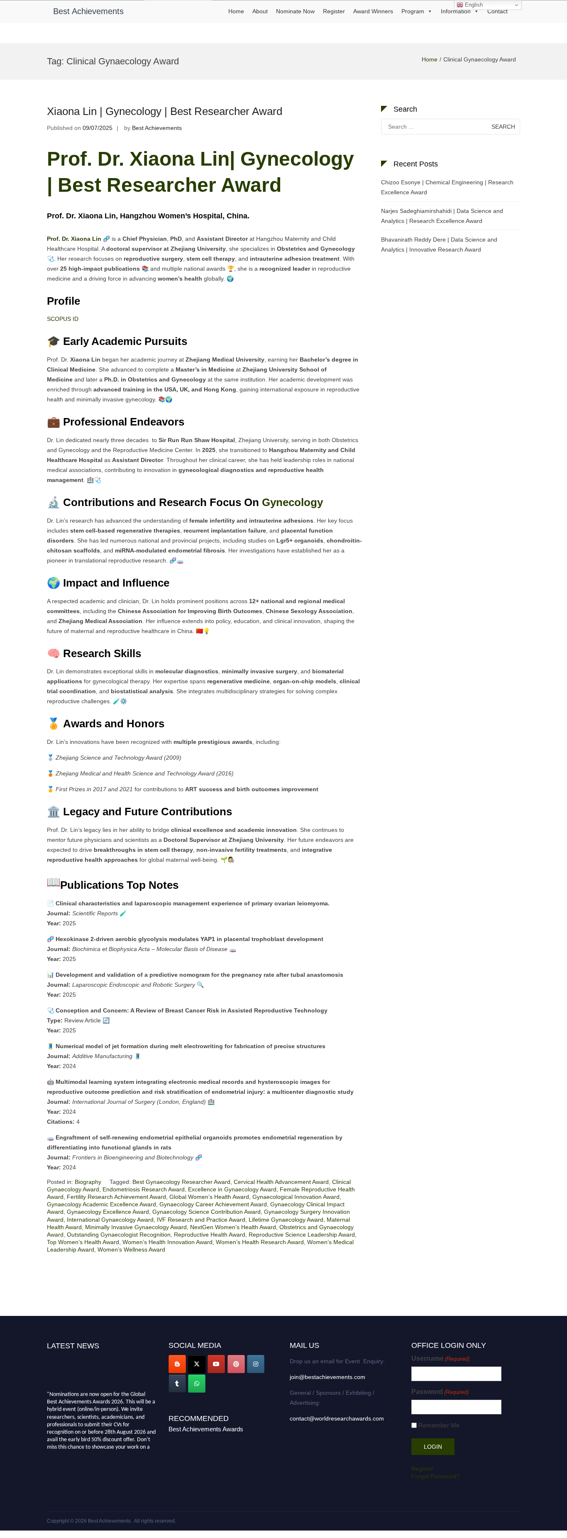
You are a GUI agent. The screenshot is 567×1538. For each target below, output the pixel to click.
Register (334, 11)
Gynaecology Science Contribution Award (206, 1211)
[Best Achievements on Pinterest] (236, 1364)
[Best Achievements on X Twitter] (196, 1364)
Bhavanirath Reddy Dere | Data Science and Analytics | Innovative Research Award (439, 244)
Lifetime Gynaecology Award (286, 1219)
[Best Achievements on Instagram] (255, 1364)
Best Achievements (88, 11)
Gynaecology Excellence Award (108, 1211)
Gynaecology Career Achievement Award (213, 1204)
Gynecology (294, 502)
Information (456, 11)
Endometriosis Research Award (144, 1189)
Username (440, 1358)
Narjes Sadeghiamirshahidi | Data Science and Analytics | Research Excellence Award (442, 216)
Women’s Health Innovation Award (167, 1242)
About (260, 11)
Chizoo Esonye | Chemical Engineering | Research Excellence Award (447, 187)
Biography (88, 1182)
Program (412, 11)
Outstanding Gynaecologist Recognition (119, 1234)
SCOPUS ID (62, 318)
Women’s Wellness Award (131, 1249)
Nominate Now (295, 11)
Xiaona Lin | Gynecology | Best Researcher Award (164, 111)
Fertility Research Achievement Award (116, 1196)
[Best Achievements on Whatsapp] (196, 1383)
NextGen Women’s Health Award (233, 1227)
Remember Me (438, 1425)
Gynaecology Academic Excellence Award (101, 1204)
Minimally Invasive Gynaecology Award (136, 1227)
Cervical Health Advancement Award (281, 1182)
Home (236, 11)
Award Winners (373, 11)
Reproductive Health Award (209, 1234)
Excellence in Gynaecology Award (232, 1189)
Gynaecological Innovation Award (296, 1196)
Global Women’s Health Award (209, 1196)
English (473, 5)
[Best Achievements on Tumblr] (177, 1383)
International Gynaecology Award (110, 1219)
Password (440, 1391)
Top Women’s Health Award (83, 1242)
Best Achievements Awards (206, 1429)
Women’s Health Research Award (260, 1242)
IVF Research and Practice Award (201, 1219)
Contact (497, 11)
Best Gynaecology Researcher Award (181, 1182)
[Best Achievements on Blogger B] (177, 1364)
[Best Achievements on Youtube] (216, 1364)
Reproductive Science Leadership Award (302, 1234)
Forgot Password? (435, 1476)
